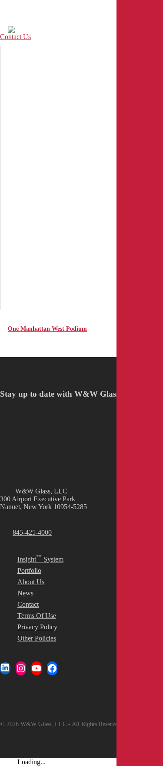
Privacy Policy (37, 627)
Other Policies (36, 638)
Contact (28, 604)
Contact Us (15, 36)
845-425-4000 (32, 532)
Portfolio (29, 570)
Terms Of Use (36, 615)
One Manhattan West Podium (47, 328)
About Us (30, 581)
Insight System (40, 558)
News (25, 593)
